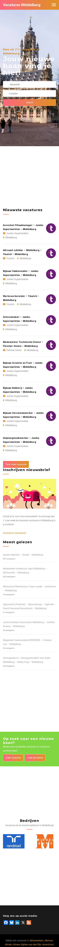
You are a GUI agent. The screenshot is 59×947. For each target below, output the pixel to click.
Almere (16, 944)
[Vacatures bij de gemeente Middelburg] (44, 841)
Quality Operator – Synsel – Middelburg (23, 554)
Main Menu (54, 5)
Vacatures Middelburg (21, 5)
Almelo (8, 944)
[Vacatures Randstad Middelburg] (13, 841)
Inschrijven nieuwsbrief (14, 533)
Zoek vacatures (13, 757)
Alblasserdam (36, 940)
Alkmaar (48, 940)
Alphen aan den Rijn (31, 944)
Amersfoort (48, 944)
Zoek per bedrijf (35, 757)
